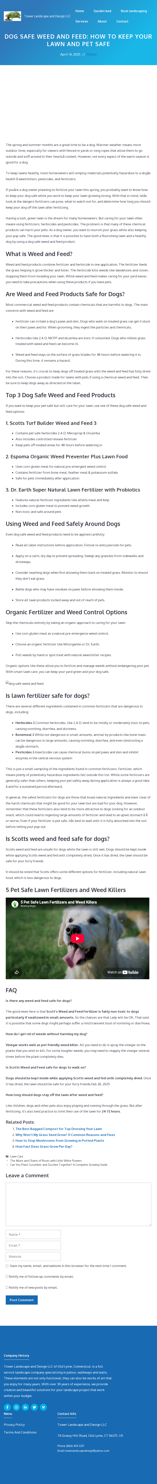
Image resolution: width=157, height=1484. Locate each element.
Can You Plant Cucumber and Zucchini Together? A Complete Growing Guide (58, 1164)
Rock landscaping (134, 11)
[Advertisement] (78, 94)
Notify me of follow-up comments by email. (41, 1276)
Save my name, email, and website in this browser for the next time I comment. (68, 1266)
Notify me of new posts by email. (33, 1287)
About (102, 21)
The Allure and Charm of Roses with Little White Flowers (46, 1160)
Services (81, 21)
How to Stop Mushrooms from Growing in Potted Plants (60, 1140)
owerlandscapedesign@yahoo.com (87, 1450)
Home (79, 11)
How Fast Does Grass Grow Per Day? (44, 1146)
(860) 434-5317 (75, 1446)
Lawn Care (16, 1156)
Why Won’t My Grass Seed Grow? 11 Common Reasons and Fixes (65, 1135)
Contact (122, 21)
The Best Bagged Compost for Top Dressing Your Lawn (59, 1129)
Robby (92, 54)
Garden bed (102, 11)
